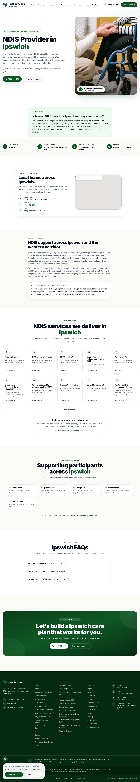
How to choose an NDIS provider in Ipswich (69, 430)
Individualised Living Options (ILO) (69, 721)
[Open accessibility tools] (5, 759)
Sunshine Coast (93, 703)
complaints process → (81, 771)
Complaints (57, 778)
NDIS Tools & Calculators (44, 710)
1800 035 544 (99, 769)
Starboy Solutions (131, 778)
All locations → (93, 727)
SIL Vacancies (40, 699)
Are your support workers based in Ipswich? (47, 563)
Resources (78, 5)
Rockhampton (92, 720)
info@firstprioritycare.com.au (36, 211)
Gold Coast (91, 696)
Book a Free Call (129, 5)
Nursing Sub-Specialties (43, 692)
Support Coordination (67, 710)
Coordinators (66, 5)
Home (37, 685)
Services (41, 5)
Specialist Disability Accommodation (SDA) (67, 699)
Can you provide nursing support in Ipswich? (47, 571)
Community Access (66, 707)
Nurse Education (41, 696)
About (33, 5)
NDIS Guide (39, 703)
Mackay (90, 717)
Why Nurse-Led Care (42, 717)
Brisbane (91, 685)
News (87, 5)
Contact (95, 5)
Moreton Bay (92, 706)
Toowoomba (92, 724)
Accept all (11, 775)
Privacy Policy (36, 769)
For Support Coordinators (44, 742)
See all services (69, 410)
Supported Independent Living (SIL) (70, 693)
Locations (54, 5)
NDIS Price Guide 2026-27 (44, 713)
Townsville (91, 710)
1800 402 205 (113, 5)
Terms (72, 778)
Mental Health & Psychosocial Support (69, 726)
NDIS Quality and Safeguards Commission (79, 769)
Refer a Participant (41, 738)
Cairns (90, 713)
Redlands (91, 699)
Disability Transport (66, 731)
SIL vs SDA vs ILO (41, 706)
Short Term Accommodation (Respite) (69, 715)
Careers (38, 735)
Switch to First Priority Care (42, 727)
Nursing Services (65, 685)
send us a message (89, 515)
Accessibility (81, 778)
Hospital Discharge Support (41, 721)
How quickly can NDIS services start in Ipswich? (48, 579)
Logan (90, 689)
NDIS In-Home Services (67, 703)
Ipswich (90, 692)
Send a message (32, 79)
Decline (29, 775)
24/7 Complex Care (66, 689)
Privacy (66, 778)
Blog (36, 731)
